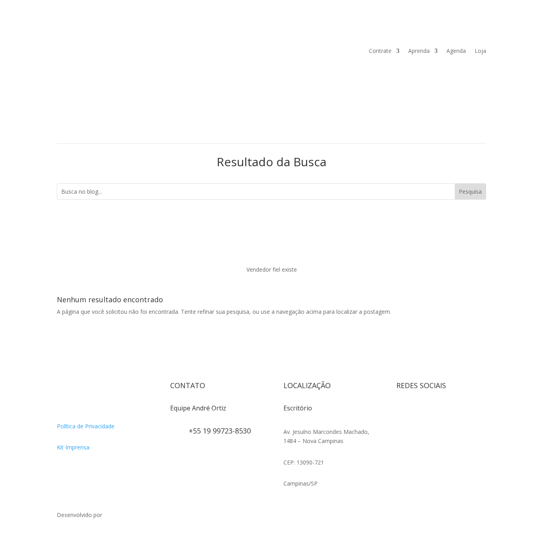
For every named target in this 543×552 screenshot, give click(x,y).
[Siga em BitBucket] (466, 411)
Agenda (456, 50)
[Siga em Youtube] (450, 411)
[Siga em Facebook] (418, 411)
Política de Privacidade (85, 426)
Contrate (380, 50)
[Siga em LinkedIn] (402, 427)
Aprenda (419, 50)
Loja (480, 50)
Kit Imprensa (73, 447)
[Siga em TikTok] (434, 411)
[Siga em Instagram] (402, 411)
